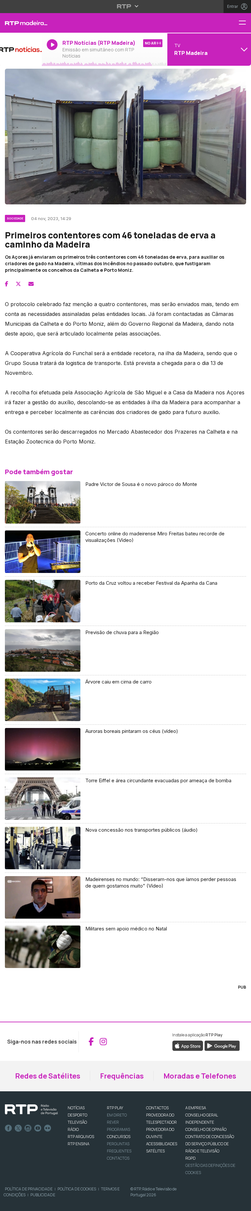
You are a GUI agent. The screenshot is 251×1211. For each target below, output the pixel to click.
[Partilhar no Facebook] (6, 283)
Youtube (38, 1128)
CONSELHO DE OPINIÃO (205, 1129)
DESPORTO (77, 1115)
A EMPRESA (195, 1108)
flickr (47, 1128)
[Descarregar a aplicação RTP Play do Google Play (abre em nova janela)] (222, 1045)
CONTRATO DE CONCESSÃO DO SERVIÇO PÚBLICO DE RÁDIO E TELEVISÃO (209, 1144)
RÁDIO (73, 1129)
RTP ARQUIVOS (81, 1136)
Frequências (122, 1076)
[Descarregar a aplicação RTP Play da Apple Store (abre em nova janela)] (187, 1045)
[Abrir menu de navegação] (245, 23)
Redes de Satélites (47, 1076)
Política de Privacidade (29, 1189)
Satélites (155, 1151)
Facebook (8, 1128)
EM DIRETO (117, 1115)
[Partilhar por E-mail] (31, 283)
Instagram (28, 1128)
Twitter (18, 1128)
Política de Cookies (77, 1189)
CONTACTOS (157, 1108)
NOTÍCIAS (76, 1108)
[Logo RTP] (31, 1109)
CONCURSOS (118, 1136)
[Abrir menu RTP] (125, 6)
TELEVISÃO (77, 1122)
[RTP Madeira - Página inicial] (21, 23)
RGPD (190, 1158)
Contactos (118, 1158)
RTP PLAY (115, 1108)
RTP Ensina (78, 1144)
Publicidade (42, 1195)
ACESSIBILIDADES (161, 1144)
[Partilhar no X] (18, 283)
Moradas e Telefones (199, 1076)
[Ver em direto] (21, 49)
